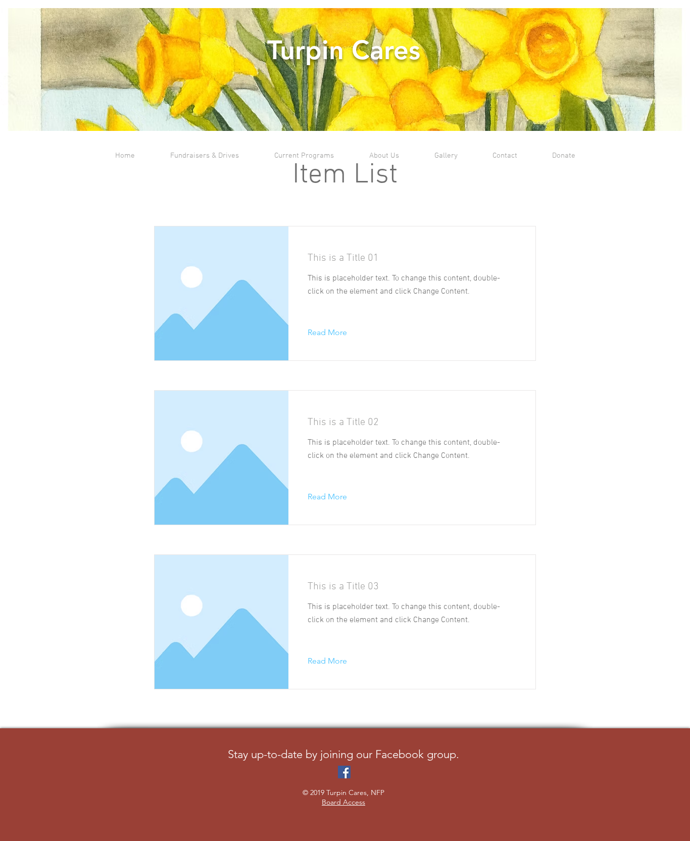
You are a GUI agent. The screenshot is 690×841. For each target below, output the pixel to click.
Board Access (343, 802)
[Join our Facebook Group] (344, 772)
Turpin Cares (343, 50)
